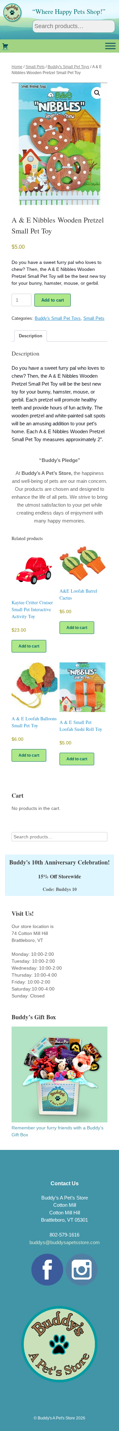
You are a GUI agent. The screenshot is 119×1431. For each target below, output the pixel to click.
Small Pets (35, 66)
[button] (97, 93)
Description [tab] (30, 335)
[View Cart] (5, 46)
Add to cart (52, 300)
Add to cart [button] (29, 646)
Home (17, 66)
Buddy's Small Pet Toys (68, 66)
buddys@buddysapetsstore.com (64, 1242)
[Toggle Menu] (110, 46)
